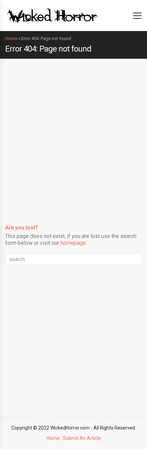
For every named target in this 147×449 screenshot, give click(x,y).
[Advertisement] (73, 135)
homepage (73, 243)
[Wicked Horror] (52, 15)
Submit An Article (82, 438)
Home (11, 38)
